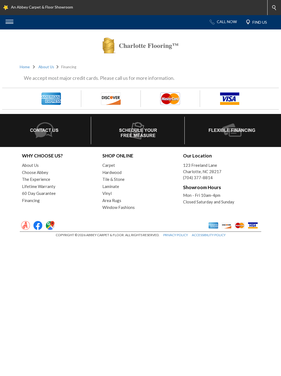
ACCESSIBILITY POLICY (209, 235)
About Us (46, 67)
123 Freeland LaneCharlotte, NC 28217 (202, 168)
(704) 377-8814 (198, 177)
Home (25, 67)
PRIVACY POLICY (175, 235)
